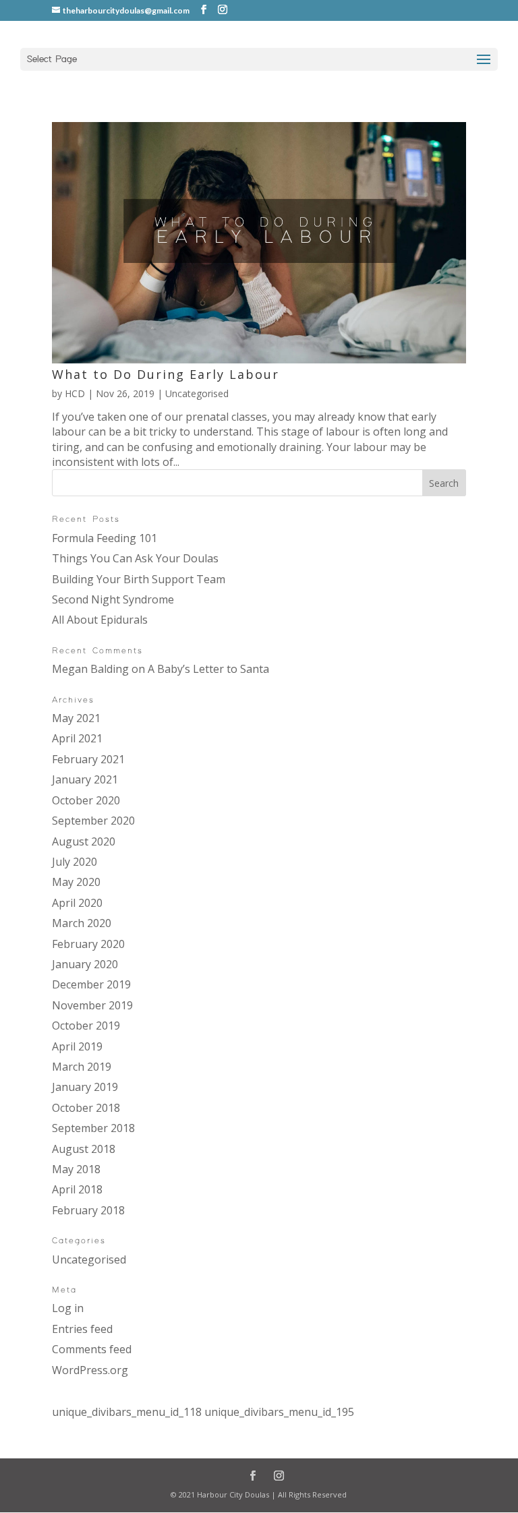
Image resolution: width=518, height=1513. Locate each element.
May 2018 (76, 1169)
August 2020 (83, 841)
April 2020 (77, 902)
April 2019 (77, 1046)
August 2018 (83, 1148)
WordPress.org (90, 1370)
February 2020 (88, 944)
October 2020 (86, 800)
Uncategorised (197, 393)
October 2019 (86, 1025)
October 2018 (86, 1107)
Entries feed (82, 1329)
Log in (68, 1308)
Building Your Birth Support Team (138, 579)
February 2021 (88, 759)
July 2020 (74, 861)
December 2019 (91, 984)
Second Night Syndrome (113, 599)
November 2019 (92, 1005)
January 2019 (85, 1086)
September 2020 (93, 820)
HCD (75, 393)
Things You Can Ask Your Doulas (135, 558)
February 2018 (88, 1210)
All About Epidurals (100, 619)
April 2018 (77, 1189)
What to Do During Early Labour (165, 374)
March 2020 (81, 923)
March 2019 (81, 1066)
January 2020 (85, 964)
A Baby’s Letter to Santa (208, 668)
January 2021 (85, 779)
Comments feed (92, 1349)
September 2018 (93, 1128)
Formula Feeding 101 (104, 538)
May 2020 (76, 881)
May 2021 (76, 718)
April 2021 (77, 738)
